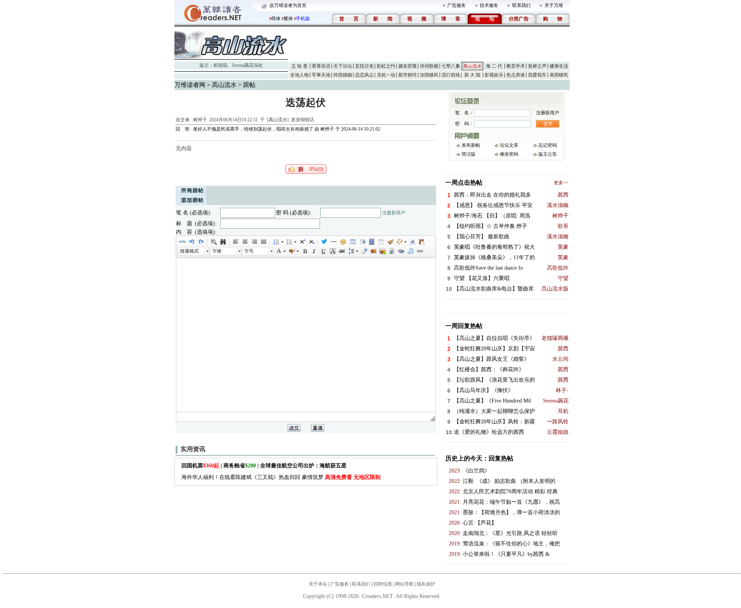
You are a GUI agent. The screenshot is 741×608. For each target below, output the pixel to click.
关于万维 (554, 5)
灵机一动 (386, 75)
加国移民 (429, 75)
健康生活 (559, 66)
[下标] (311, 242)
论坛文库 (509, 145)
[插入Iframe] (362, 242)
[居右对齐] (254, 242)
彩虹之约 (386, 66)
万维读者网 (189, 85)
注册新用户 (393, 213)
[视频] (371, 242)
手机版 (303, 18)
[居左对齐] (235, 242)
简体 (276, 18)
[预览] (213, 242)
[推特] (324, 242)
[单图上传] (373, 251)
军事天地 (321, 75)
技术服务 (489, 5)
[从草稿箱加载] (421, 242)
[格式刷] (390, 242)
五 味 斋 (299, 66)
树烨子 (200, 119)
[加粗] (304, 251)
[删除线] (341, 251)
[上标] (302, 242)
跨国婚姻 (342, 75)
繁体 (288, 18)
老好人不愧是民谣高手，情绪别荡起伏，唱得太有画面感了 (253, 129)
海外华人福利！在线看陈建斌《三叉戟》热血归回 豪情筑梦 (281, 477)
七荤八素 (451, 66)
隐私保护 (426, 584)
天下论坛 (342, 66)
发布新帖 (471, 145)
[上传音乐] (410, 251)
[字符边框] (332, 251)
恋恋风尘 (364, 75)
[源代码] (182, 242)
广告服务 (456, 5)
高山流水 (472, 66)
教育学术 (515, 66)
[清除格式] (364, 251)
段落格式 (189, 251)
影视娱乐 (494, 75)
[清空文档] (380, 242)
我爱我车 (537, 75)
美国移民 (559, 75)
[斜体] (314, 251)
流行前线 (451, 75)
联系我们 (521, 5)
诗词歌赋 (429, 66)
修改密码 (509, 154)
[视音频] (401, 251)
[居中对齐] (245, 242)
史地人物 (299, 75)
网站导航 (404, 584)
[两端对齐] (263, 242)
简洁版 (468, 154)
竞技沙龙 (364, 66)
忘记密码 (547, 145)
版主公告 (547, 154)
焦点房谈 (515, 75)
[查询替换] (223, 242)
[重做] (201, 242)
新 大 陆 (472, 75)
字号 (249, 251)
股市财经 (407, 75)
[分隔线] (333, 242)
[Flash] (392, 251)
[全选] (412, 242)
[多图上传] (382, 251)
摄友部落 (407, 66)
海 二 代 (494, 66)
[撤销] (191, 242)
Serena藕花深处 (247, 65)
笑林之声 (537, 66)
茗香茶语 (321, 66)
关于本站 (318, 584)
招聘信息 (383, 584)
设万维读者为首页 (287, 5)
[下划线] (323, 251)
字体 (217, 251)
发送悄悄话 (302, 119)
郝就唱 (220, 65)
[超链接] (419, 251)
